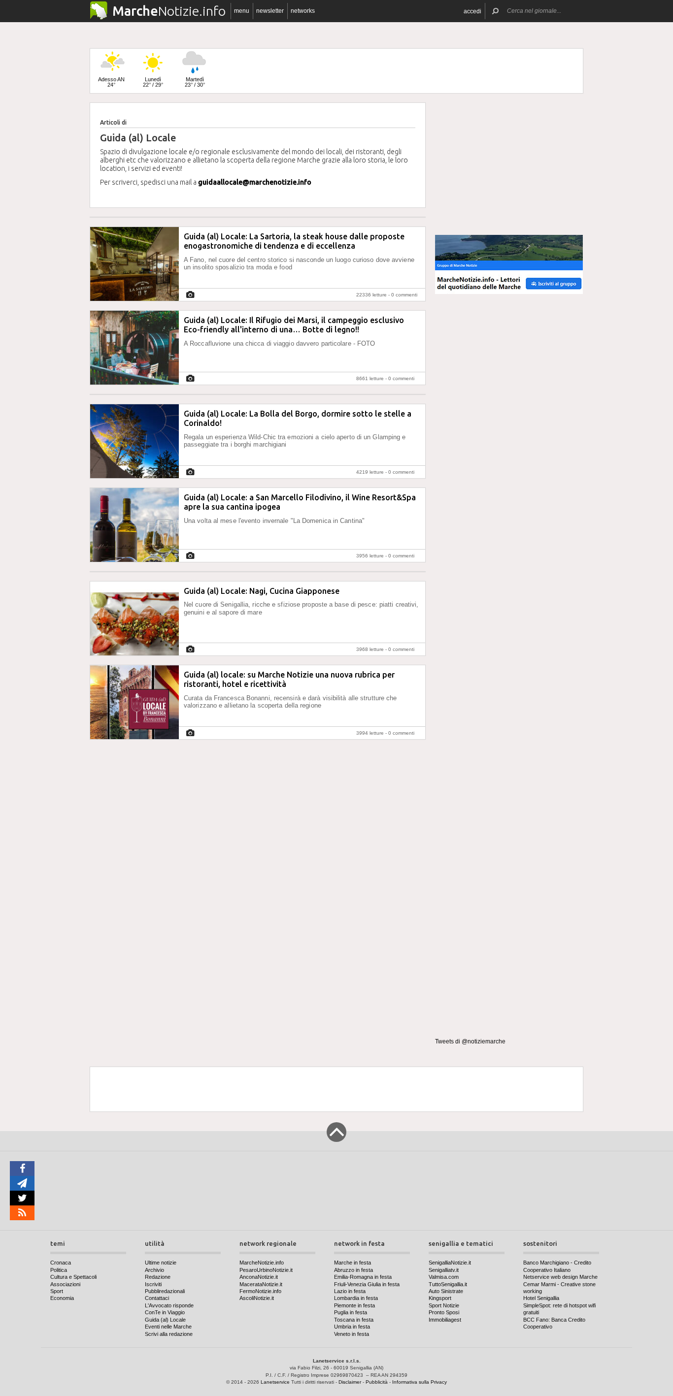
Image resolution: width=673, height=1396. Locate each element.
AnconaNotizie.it (258, 1277)
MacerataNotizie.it (260, 1284)
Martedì (195, 82)
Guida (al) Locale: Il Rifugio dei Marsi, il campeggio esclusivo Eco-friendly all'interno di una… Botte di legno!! (294, 325)
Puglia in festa (350, 1312)
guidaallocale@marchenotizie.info (254, 182)
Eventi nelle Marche (168, 1327)
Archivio (154, 1270)
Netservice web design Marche (560, 1277)
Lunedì (153, 82)
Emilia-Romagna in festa (363, 1277)
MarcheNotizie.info (261, 1263)
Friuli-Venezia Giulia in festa (367, 1284)
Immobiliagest (445, 1320)
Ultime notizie (160, 1263)
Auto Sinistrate (446, 1291)
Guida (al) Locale (165, 1320)
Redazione (157, 1277)
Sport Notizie (444, 1305)
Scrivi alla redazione (169, 1334)
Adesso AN (111, 82)
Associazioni (65, 1284)
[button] (472, 11)
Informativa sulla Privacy (419, 1382)
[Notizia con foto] (190, 295)
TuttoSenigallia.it (448, 1284)
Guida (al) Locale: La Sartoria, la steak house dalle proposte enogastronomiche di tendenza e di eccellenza (294, 241)
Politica (58, 1270)
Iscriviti (153, 1284)
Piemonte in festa (354, 1305)
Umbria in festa (352, 1327)
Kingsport (440, 1298)
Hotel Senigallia (541, 1298)
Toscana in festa (353, 1320)
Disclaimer (349, 1382)
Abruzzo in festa (353, 1270)
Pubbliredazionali (165, 1291)
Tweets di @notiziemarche (470, 1041)
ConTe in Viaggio (165, 1312)
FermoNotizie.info (260, 1291)
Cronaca (60, 1263)
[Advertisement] (509, 164)
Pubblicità (377, 1382)
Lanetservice (275, 1382)
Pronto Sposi (444, 1312)
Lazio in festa (350, 1291)
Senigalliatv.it (444, 1270)
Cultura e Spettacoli (73, 1277)
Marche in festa (352, 1263)
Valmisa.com (444, 1277)
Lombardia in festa (356, 1298)
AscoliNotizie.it (256, 1298)
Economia (62, 1298)
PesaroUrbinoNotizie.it (266, 1270)
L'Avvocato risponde (169, 1305)
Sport (56, 1291)
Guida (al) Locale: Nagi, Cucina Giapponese (261, 590)
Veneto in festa (351, 1334)
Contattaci (157, 1298)
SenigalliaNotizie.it (450, 1263)
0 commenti (404, 294)
